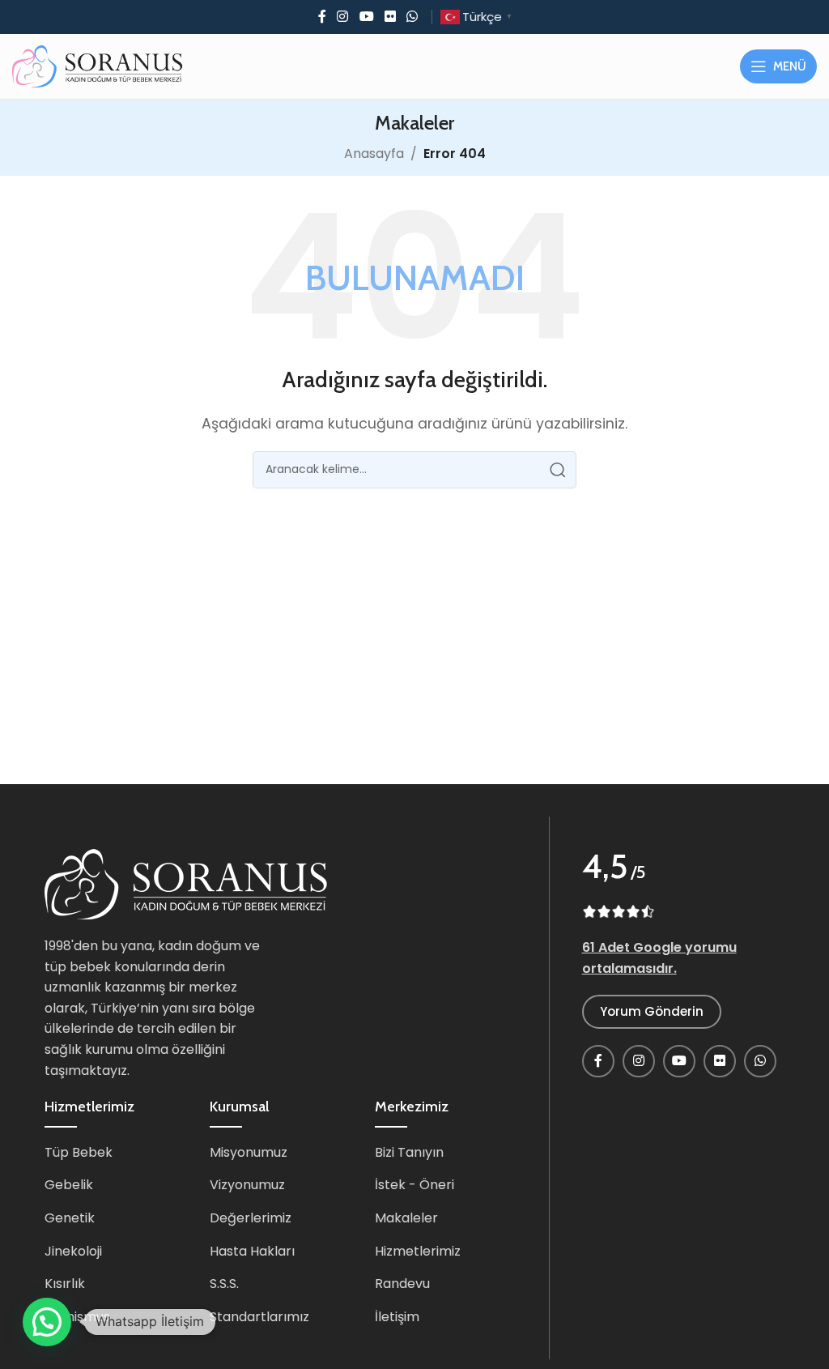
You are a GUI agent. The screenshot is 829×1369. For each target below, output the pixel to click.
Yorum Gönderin (652, 1011)
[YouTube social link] (366, 16)
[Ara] (557, 469)
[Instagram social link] (343, 16)
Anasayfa (374, 153)
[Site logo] (97, 65)
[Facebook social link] (321, 16)
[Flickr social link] (390, 16)
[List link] (115, 1152)
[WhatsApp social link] (412, 16)
